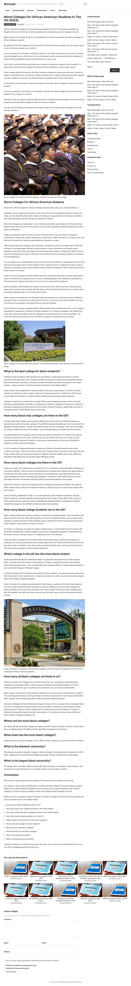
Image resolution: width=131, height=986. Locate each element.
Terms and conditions (95, 173)
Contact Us (91, 166)
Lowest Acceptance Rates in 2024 (16, 900)
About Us (90, 162)
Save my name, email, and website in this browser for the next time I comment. (32, 960)
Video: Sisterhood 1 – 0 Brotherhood (101, 58)
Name (6, 943)
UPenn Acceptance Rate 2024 (16, 876)
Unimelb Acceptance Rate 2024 (90, 900)
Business (30, 10)
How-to (52, 10)
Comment (8, 919)
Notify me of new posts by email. (17, 968)
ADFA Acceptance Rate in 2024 (115, 899)
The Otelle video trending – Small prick (102, 55)
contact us (18, 847)
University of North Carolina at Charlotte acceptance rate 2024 (90, 878)
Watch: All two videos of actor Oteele (101, 40)
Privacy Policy (92, 169)
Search (90, 67)
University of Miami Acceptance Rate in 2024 (65, 877)
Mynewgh (10, 4)
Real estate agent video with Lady (100, 22)
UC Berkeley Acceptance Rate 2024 (40, 900)
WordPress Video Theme (67, 982)
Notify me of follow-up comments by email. (21, 965)
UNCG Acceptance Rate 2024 (114, 876)
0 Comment (39, 24)
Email (44, 943)
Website (7, 952)
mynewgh (21, 24)
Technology (62, 10)
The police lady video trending (99, 62)
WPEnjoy (79, 982)
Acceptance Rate (18, 10)
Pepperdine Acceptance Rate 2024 (41, 877)
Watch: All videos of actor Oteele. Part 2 (102, 37)
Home (7, 10)
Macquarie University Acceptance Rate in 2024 (65, 900)
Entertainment (42, 10)
